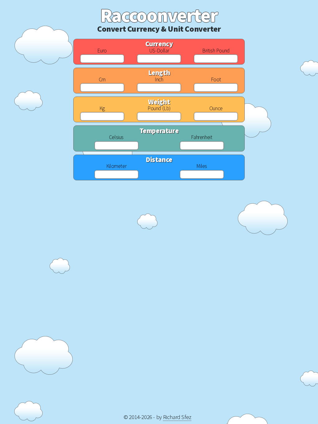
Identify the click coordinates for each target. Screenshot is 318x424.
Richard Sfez (177, 417)
